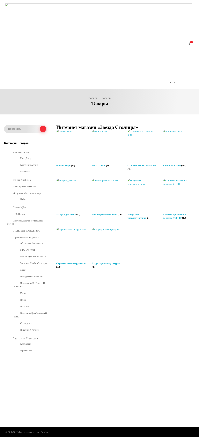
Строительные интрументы (26, 237)
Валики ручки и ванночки (33, 256)
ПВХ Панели (19, 214)
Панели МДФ (19, 207)
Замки (23, 270)
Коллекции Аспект (29, 165)
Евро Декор (25, 158)
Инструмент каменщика (31, 276)
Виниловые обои (21, 152)
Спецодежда (26, 323)
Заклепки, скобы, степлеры (33, 263)
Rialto (22, 199)
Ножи (23, 300)
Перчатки (24, 306)
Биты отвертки (27, 250)
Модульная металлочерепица (26, 193)
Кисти (23, 293)
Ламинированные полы (24, 186)
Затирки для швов (22, 180)
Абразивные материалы (31, 243)
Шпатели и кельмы (29, 330)
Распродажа (25, 171)
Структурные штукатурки (25, 338)
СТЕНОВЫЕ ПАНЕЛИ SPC (26, 230)
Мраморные (26, 350)
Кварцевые (25, 344)
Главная (92, 98)
